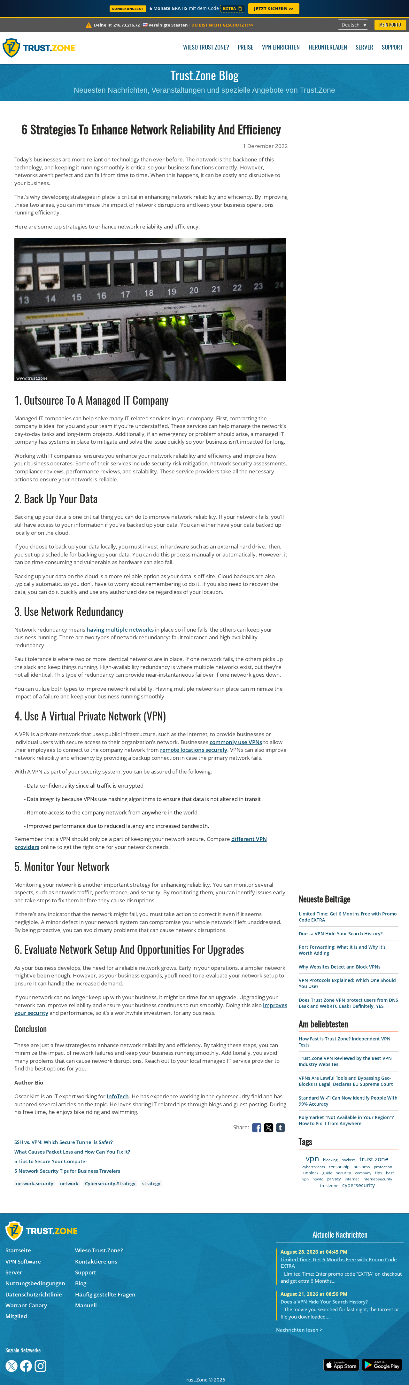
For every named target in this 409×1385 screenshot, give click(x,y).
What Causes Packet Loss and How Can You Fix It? (72, 1152)
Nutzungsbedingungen (35, 1283)
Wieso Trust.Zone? (206, 48)
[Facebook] (258, 1127)
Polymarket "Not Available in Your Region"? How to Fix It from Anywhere (346, 1120)
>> (222, 25)
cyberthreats (313, 1167)
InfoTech (118, 1096)
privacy (334, 1179)
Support (392, 48)
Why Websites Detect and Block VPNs (340, 967)
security (343, 1173)
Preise (245, 48)
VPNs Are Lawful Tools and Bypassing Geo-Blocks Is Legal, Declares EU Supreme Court (346, 1081)
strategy (151, 1183)
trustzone (329, 1185)
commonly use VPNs (236, 742)
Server (364, 48)
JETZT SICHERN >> (274, 9)
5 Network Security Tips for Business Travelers (67, 1171)
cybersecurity (358, 1185)
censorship (339, 1167)
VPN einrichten (281, 48)
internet (352, 1179)
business (361, 1167)
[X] (270, 1127)
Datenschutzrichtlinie (33, 1294)
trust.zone (374, 1159)
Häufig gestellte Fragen (105, 1294)
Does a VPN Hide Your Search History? (340, 933)
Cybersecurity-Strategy (110, 1183)
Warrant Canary (26, 1305)
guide (327, 1173)
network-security (34, 1183)
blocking (330, 1160)
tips (378, 1173)
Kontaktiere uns (96, 1261)
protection (383, 1167)
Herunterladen (328, 48)
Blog (80, 1283)
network (69, 1183)
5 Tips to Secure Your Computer (50, 1161)
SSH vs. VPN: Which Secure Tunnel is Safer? (63, 1142)
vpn (312, 1158)
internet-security (377, 1179)
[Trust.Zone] (39, 48)
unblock (311, 1173)
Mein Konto (390, 25)
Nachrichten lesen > (299, 1330)
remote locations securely (193, 749)
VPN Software (23, 1261)
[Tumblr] (282, 1127)
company (363, 1173)
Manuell (86, 1305)
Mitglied (16, 1316)
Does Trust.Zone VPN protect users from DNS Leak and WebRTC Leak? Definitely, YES (348, 1003)
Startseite (18, 1250)
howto (318, 1179)
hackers (349, 1160)
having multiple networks (120, 629)
